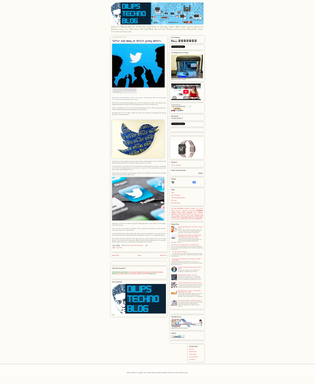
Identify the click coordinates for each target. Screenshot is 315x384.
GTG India (174, 200)
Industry (200, 212)
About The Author (175, 195)
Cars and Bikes (179, 208)
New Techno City (192, 214)
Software (191, 217)
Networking (185, 214)
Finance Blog (192, 354)
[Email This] (113, 245)
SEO (178, 217)
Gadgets (139, 272)
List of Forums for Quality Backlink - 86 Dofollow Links (185, 245)
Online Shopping (175, 215)
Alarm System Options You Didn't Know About (190, 300)
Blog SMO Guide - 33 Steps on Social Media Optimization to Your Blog (189, 291)
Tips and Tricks (145, 273)
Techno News (199, 217)
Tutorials (193, 218)
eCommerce (178, 210)
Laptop (148, 272)
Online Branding (199, 214)
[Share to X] (116, 245)
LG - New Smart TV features (179, 251)
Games (126, 273)
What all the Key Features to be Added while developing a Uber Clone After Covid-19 (189, 235)
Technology (133, 272)
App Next (191, 349)
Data (199, 208)
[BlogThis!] (114, 245)
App (172, 208)
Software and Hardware (157, 272)
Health (195, 212)
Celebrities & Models (189, 208)
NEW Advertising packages (178, 197)
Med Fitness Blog (175, 203)
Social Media (119, 247)
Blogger (186, 372)
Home (139, 255)
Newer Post (115, 255)
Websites (199, 219)
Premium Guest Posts (187, 215)
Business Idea (193, 351)
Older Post (163, 255)
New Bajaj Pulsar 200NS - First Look (187, 275)
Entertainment (192, 210)
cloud (197, 208)
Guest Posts (181, 212)
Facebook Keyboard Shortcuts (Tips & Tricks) (189, 282)
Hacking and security (134, 273)
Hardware (189, 212)
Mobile (144, 272)
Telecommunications (176, 218)
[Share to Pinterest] (119, 245)
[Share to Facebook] (117, 245)
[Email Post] (146, 245)
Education (185, 210)
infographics (174, 214)
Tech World (192, 359)
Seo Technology (193, 356)
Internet (180, 214)
